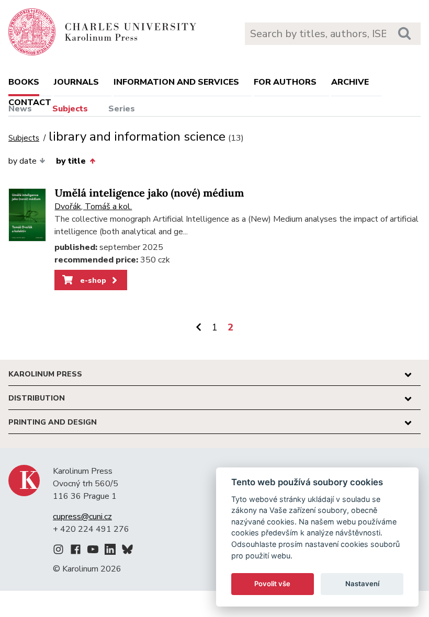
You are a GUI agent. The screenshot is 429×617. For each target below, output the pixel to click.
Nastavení (362, 583)
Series (121, 109)
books (23, 82)
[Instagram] (58, 551)
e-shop (92, 280)
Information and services (176, 82)
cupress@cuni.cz (82, 516)
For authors (285, 82)
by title (71, 161)
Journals (76, 82)
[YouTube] (92, 551)
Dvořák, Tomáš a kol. (93, 206)
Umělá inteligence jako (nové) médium (149, 193)
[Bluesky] (127, 551)
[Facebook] (75, 551)
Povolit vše (272, 583)
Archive (350, 82)
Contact (29, 102)
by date (22, 161)
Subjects (70, 109)
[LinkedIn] (110, 551)
